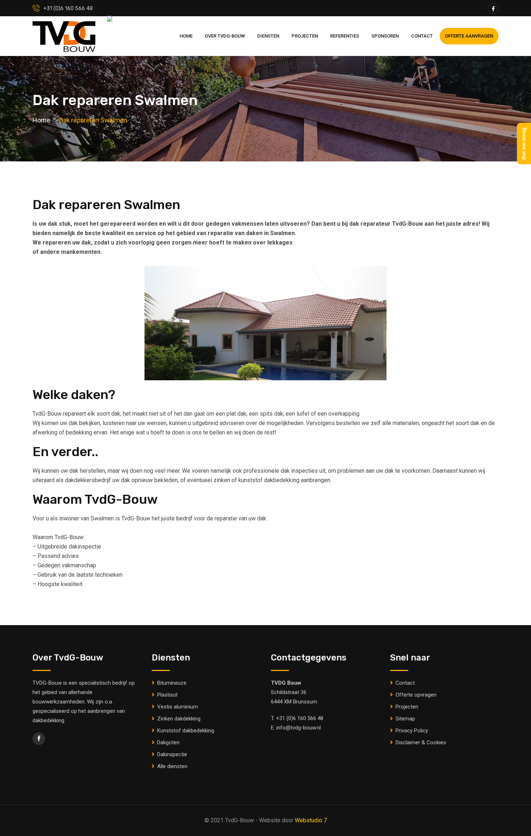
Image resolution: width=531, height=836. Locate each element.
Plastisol (167, 695)
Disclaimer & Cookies (421, 742)
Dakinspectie (172, 754)
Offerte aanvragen (469, 36)
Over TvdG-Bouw (225, 36)
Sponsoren (385, 36)
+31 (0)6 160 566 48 (299, 718)
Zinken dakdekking (178, 718)
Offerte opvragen (416, 695)
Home (186, 36)
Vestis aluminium (177, 706)
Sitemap (405, 718)
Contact (422, 36)
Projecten (305, 36)
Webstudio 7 (311, 820)
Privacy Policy (412, 730)
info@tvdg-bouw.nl (298, 727)
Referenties (344, 36)
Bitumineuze (171, 683)
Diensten (268, 36)
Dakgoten (168, 742)
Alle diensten (172, 766)
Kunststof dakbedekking (185, 730)
